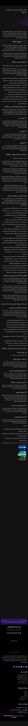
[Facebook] (26, 667)
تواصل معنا (14, 641)
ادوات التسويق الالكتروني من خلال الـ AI (15, 211)
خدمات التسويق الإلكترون (17, 164)
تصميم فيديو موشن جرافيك (21, 69)
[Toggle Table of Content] (23, 42)
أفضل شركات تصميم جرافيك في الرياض (18, 443)
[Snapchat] (14, 667)
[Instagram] (17, 667)
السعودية (5, 35)
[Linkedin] (19, 667)
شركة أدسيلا (21, 295)
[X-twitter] (24, 667)
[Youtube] (21, 667)
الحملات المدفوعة (17, 252)
